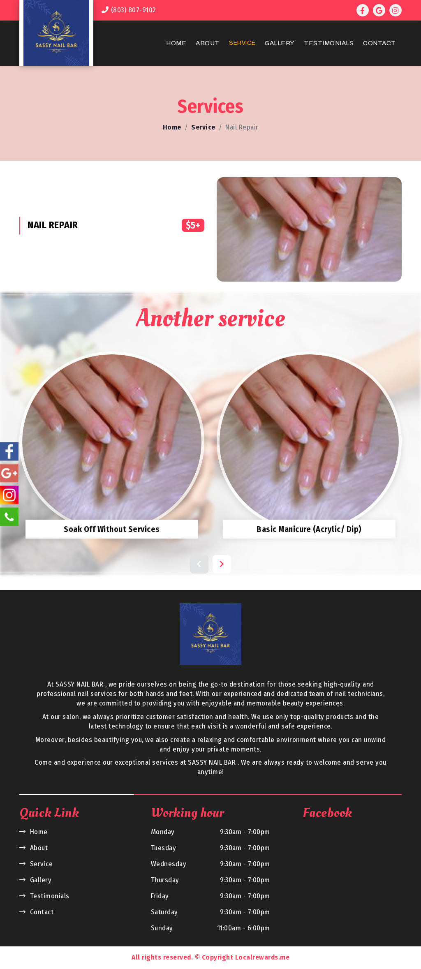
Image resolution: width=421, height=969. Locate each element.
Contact (379, 43)
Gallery (279, 43)
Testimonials (329, 43)
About (208, 43)
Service (242, 43)
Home (176, 43)
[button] (199, 564)
